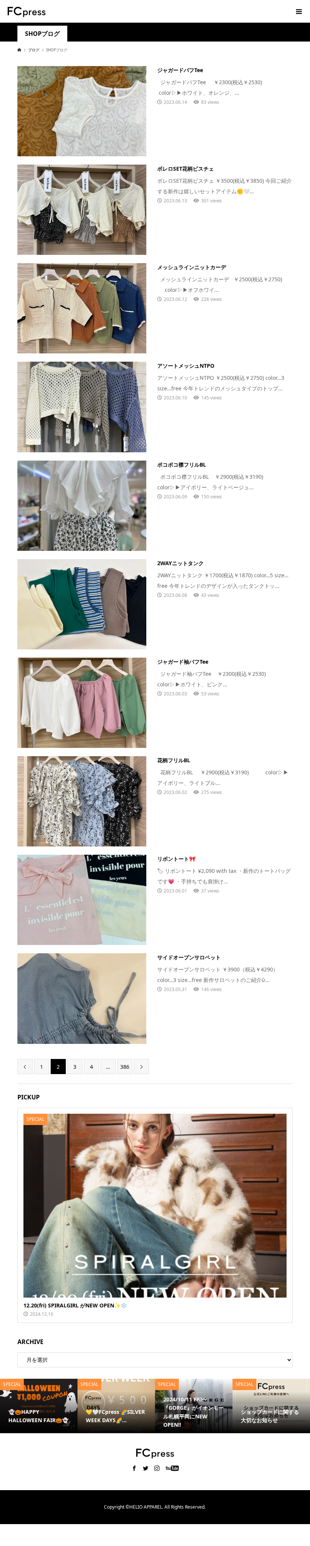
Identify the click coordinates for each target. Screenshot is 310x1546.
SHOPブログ (42, 34)
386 (124, 1066)
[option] (39, 1406)
